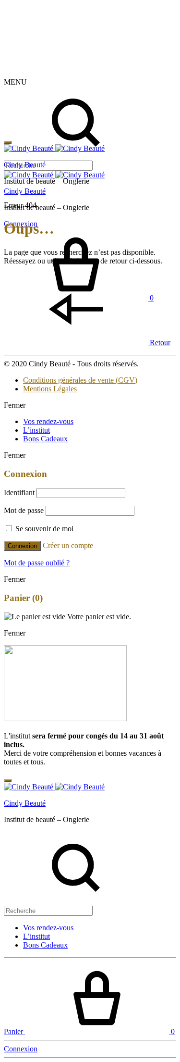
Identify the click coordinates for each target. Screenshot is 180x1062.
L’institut (36, 430)
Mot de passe (24, 510)
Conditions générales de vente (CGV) (80, 380)
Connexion (22, 546)
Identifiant (19, 492)
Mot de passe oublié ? (37, 563)
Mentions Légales (50, 389)
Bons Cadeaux (45, 439)
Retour (159, 342)
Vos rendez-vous (48, 421)
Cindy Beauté (25, 191)
